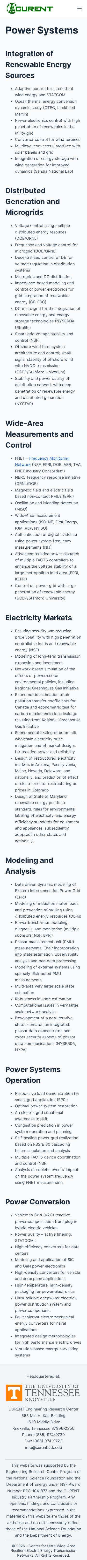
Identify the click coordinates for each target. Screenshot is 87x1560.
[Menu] (79, 8)
